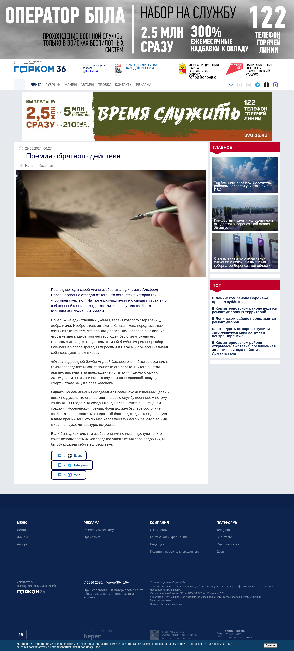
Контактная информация (168, 537)
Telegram (223, 530)
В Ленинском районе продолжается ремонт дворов (244, 320)
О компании (159, 530)
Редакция (157, 544)
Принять (271, 645)
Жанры (70, 84)
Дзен (220, 551)
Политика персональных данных (174, 551)
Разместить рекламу (99, 530)
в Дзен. (73, 455)
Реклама (143, 84)
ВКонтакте (224, 537)
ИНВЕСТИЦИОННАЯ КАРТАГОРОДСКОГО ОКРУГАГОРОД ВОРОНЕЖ (204, 71)
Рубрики (53, 84)
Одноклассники (228, 544)
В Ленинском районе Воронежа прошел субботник (240, 300)
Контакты (123, 84)
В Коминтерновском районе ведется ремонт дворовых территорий (244, 310)
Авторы (87, 84)
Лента (36, 84)
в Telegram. (76, 465)
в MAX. (73, 475)
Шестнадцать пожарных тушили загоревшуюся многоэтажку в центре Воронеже (241, 332)
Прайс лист (92, 537)
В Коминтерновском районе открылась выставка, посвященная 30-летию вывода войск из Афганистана (244, 348)
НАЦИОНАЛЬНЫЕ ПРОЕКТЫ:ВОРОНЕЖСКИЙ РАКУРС (259, 69)
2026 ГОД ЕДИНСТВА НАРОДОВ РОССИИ (141, 66)
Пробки (104, 84)
